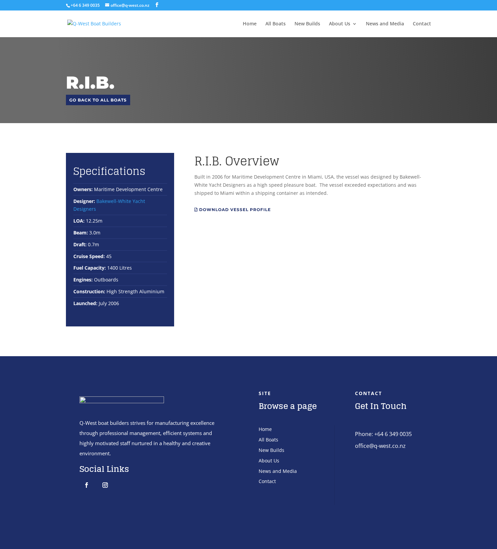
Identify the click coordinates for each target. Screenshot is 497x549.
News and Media (385, 24)
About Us (339, 24)
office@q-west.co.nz (380, 446)
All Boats (275, 24)
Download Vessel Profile (234, 209)
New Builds (307, 24)
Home (250, 24)
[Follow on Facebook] (86, 485)
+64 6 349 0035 (85, 5)
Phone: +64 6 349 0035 (383, 434)
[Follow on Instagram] (105, 485)
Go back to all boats (98, 99)
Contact (422, 24)
